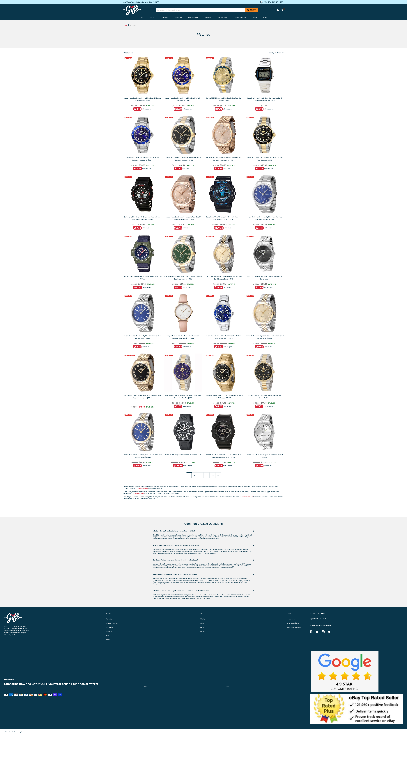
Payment (202, 627)
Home (125, 25)
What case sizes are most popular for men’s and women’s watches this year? (180, 591)
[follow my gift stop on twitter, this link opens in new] (329, 633)
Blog (107, 635)
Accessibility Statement (294, 627)
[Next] (218, 475)
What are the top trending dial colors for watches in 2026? (174, 531)
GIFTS (255, 18)
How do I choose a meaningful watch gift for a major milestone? (176, 545)
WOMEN (152, 18)
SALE (265, 18)
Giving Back (110, 631)
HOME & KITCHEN (240, 18)
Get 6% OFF (40, 684)
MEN (141, 18)
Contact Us (109, 627)
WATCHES (165, 18)
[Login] (278, 10)
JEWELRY (178, 18)
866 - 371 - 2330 (320, 619)
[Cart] (282, 10)
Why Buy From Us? (112, 623)
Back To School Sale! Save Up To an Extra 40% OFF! (141, 2)
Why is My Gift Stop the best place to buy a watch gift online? (175, 574)
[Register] (227, 687)
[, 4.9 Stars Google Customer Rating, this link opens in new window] (344, 671)
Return (202, 623)
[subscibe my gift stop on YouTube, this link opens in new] (317, 633)
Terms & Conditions (293, 623)
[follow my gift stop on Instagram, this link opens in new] (323, 633)
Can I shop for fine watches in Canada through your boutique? (175, 560)
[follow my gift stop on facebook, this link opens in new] (311, 633)
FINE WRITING (193, 18)
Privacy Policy (291, 619)
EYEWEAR (208, 18)
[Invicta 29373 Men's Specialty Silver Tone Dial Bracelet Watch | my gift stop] (264, 432)
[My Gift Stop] (13, 613)
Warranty (202, 631)
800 (212, 475)
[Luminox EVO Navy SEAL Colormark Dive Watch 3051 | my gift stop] (183, 432)
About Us (109, 619)
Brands (108, 640)
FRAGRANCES (222, 18)
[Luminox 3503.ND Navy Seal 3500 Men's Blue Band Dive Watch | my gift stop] (142, 254)
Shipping (202, 619)
